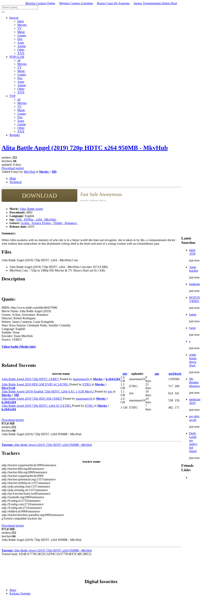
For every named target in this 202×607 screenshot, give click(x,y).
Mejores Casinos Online (40, 3)
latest (20, 21)
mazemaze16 (81, 379)
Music (21, 32)
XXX (20, 53)
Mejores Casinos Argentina (76, 3)
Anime (21, 46)
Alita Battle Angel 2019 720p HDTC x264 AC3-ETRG (37, 405)
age (157, 373)
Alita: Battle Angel (31, 208)
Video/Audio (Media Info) (19, 346)
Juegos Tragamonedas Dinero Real (155, 3)
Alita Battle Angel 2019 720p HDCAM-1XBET (32, 398)
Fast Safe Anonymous (101, 194)
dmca (12, 590)
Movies (22, 24)
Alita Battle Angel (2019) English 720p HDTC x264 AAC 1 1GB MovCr (48, 391)
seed (171, 373)
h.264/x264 (113, 379)
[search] (3, 12)
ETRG (87, 384)
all (18, 60)
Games (21, 35)
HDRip (28, 219)
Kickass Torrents (19, 593)
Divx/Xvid (8, 388)
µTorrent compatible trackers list (22, 518)
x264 (39, 219)
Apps (20, 42)
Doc (20, 39)
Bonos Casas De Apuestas (113, 3)
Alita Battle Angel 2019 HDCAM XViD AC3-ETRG (35, 384)
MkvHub (30, 171)
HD (54, 171)
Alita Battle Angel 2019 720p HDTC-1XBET (31, 379)
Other (20, 49)
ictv (110, 391)
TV (19, 28)
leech (178, 373)
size (125, 373)
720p (18, 219)
